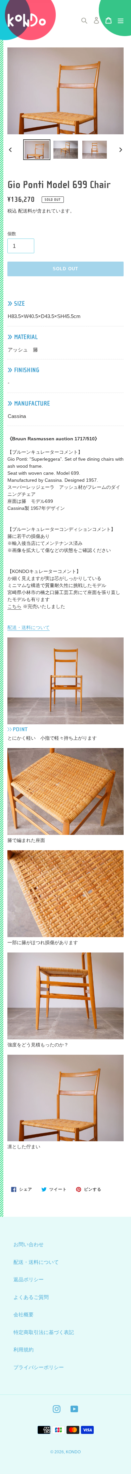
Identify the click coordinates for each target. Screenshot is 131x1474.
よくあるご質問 (31, 1297)
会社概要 (23, 1314)
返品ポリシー (28, 1279)
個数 (11, 233)
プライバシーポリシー (38, 1367)
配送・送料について (28, 627)
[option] (37, 150)
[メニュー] (121, 20)
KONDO (73, 1452)
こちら (14, 606)
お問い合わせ (28, 1244)
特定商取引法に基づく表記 (43, 1332)
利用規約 (23, 1349)
